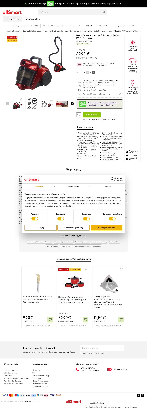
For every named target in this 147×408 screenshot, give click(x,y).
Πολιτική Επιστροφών (41, 381)
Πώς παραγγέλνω (10, 370)
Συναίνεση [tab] (39, 187)
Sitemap (134, 407)
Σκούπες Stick (114, 242)
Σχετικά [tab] (108, 187)
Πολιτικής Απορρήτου (98, 353)
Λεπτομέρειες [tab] (73, 187)
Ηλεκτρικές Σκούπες (99, 242)
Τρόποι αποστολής (40, 384)
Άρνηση (40, 228)
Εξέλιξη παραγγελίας (12, 373)
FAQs (34, 373)
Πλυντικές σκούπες (82, 242)
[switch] (60, 218)
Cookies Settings (97, 403)
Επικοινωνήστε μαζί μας (42, 376)
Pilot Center (8, 376)
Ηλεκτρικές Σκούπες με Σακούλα (39, 242)
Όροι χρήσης (38, 378)
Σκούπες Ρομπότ (52, 246)
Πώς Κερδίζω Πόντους (12, 381)
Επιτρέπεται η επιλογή (73, 228)
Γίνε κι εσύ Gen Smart (49, 350)
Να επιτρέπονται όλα (106, 228)
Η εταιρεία (37, 370)
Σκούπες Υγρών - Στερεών (63, 242)
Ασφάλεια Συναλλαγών (93, 407)
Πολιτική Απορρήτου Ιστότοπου (111, 407)
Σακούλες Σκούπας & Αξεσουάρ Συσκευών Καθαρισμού (81, 246)
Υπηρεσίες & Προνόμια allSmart (16, 378)
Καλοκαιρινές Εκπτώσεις (13, 384)
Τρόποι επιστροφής (40, 386)
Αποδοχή (94, 353)
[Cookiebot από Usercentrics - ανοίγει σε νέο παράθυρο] (113, 179)
